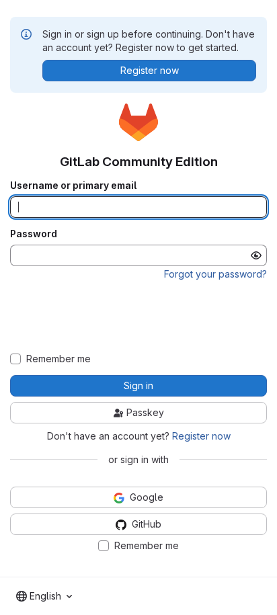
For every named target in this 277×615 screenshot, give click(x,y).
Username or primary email (73, 185)
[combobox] (44, 596)
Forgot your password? (215, 274)
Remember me (58, 359)
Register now (201, 436)
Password (33, 234)
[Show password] (256, 255)
